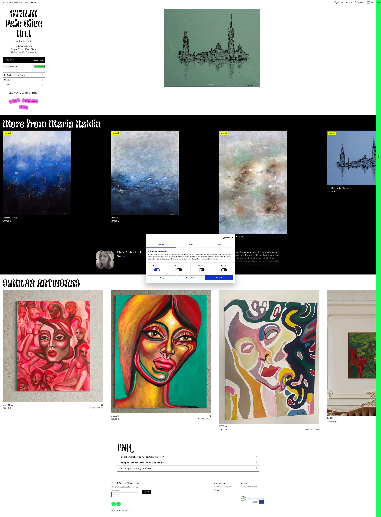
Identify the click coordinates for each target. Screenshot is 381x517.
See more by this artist (24, 93)
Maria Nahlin (25, 41)
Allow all (219, 278)
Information (220, 483)
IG (118, 504)
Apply (218, 490)
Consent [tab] (161, 244)
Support (244, 483)
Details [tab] (190, 244)
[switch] (179, 269)
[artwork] (53, 346)
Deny (162, 278)
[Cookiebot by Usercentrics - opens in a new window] (224, 238)
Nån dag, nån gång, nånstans (231, 236)
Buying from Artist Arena (14, 75)
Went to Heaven (10, 218)
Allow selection (190, 278)
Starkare (114, 218)
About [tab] (220, 244)
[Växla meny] (378, 3)
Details (7, 80)
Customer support (249, 487)
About (6, 85)
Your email (115, 491)
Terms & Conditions (224, 487)
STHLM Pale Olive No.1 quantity (24, 52)
